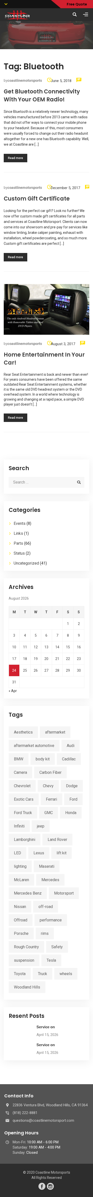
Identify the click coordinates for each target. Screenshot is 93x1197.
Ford (73, 799)
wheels (66, 973)
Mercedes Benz (28, 893)
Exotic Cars (23, 799)
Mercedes (50, 879)
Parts (18, 543)
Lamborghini (24, 839)
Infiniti (19, 826)
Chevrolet (22, 786)
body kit (43, 759)
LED (17, 853)
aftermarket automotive (34, 745)
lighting (20, 866)
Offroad (20, 920)
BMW (18, 759)
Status (19, 553)
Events (20, 523)
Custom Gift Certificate (37, 199)
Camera (20, 772)
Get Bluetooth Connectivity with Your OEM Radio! (42, 95)
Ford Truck (23, 812)
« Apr (13, 691)
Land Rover (57, 839)
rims (45, 933)
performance (51, 920)
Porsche (21, 933)
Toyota (20, 973)
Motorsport (64, 893)
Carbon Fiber (50, 772)
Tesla (51, 960)
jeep (40, 826)
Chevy (48, 786)
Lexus (38, 853)
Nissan (20, 906)
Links (18, 533)
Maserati (46, 866)
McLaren (21, 879)
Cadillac (69, 759)
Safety (57, 947)
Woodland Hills (27, 987)
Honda (70, 812)
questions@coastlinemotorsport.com (43, 1120)
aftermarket (55, 732)
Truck (42, 973)
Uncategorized (26, 563)
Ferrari (51, 799)
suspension (24, 960)
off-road (45, 906)
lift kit (61, 853)
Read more (15, 158)
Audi (70, 745)
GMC (48, 812)
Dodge (72, 786)
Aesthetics (23, 732)
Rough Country (26, 947)
